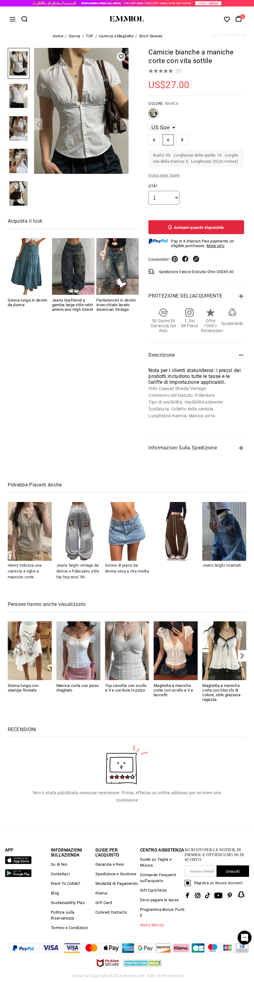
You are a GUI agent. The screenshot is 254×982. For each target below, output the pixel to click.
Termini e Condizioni (69, 927)
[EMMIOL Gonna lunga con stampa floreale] (30, 650)
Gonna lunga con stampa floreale (23, 688)
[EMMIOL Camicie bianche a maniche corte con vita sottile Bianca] (153, 115)
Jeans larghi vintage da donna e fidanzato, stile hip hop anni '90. (77, 571)
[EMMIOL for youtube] (218, 895)
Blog (55, 893)
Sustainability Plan (68, 902)
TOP (89, 36)
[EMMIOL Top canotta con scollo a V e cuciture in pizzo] (127, 650)
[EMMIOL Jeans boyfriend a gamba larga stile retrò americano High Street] (73, 266)
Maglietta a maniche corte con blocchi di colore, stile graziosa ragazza (221, 692)
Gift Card (103, 902)
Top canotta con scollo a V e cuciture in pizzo (126, 688)
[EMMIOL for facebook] (187, 895)
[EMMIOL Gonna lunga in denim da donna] (29, 266)
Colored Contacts (111, 912)
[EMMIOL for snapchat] (241, 894)
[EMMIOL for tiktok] (207, 895)
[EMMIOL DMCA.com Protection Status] (142, 967)
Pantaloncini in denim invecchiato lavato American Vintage (116, 305)
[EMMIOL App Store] (18, 862)
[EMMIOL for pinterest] (230, 895)
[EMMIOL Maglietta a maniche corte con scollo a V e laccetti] (176, 650)
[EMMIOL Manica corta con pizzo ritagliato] (78, 650)
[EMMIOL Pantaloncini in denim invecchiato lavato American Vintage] (117, 266)
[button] (38, 124)
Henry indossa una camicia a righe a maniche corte (25, 571)
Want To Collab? (66, 883)
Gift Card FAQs (153, 890)
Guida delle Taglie (163, 175)
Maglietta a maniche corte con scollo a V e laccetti (173, 690)
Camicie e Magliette (116, 36)
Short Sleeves (151, 36)
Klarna (101, 893)
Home (58, 36)
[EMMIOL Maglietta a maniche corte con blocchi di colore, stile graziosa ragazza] (224, 650)
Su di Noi (59, 864)
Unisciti (232, 871)
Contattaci (60, 874)
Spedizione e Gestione (115, 874)
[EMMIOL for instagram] (197, 895)
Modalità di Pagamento (116, 883)
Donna (75, 36)
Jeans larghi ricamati (221, 565)
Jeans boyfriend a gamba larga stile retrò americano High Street (72, 305)
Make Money (152, 925)
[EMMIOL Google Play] (18, 875)
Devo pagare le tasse (159, 900)
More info (215, 245)
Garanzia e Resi (109, 864)
